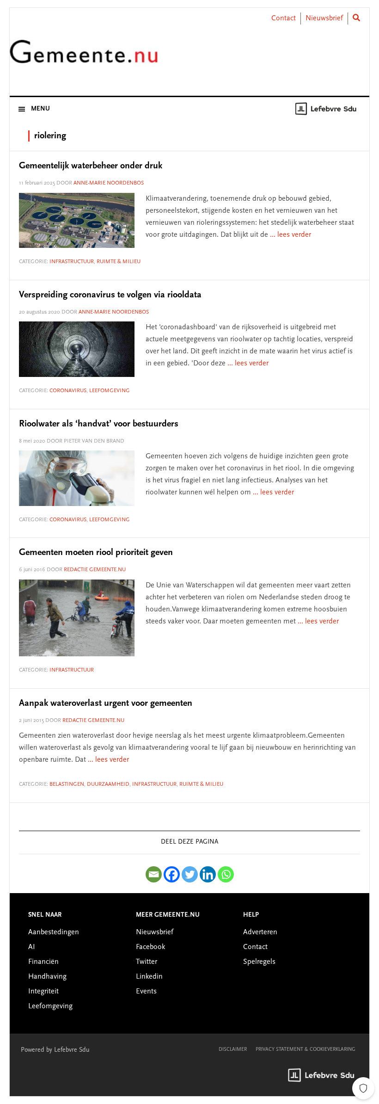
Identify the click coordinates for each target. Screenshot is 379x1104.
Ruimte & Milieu (119, 262)
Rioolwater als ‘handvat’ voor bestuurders (98, 424)
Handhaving (47, 977)
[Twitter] (190, 874)
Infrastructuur (71, 262)
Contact (283, 18)
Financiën (43, 962)
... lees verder (290, 235)
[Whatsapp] (226, 874)
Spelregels (259, 962)
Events (146, 991)
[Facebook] (172, 874)
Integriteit (43, 991)
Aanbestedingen (53, 932)
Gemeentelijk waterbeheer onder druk (90, 166)
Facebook (150, 947)
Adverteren (260, 932)
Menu (40, 109)
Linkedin (149, 977)
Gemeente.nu (84, 57)
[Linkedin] (208, 874)
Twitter (146, 962)
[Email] (154, 874)
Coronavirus (67, 391)
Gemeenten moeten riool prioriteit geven (96, 552)
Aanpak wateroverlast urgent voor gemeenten (105, 703)
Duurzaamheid (108, 784)
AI (31, 947)
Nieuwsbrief (324, 18)
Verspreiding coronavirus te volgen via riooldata (110, 295)
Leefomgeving (109, 391)
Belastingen (66, 784)
